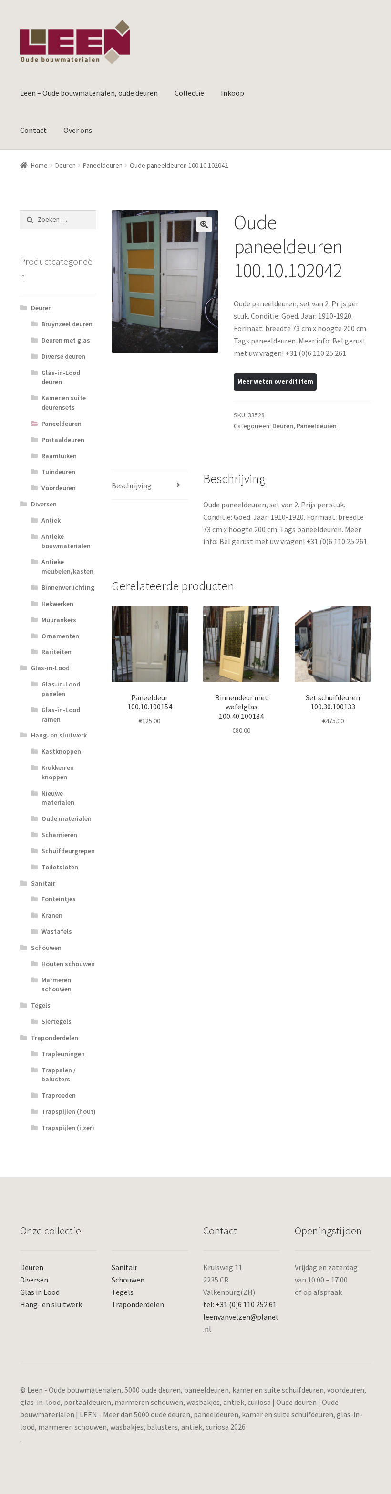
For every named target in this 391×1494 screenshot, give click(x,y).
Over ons (77, 130)
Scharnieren (59, 834)
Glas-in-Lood (50, 668)
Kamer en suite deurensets (63, 403)
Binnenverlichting (67, 587)
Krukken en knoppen (57, 772)
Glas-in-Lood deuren (60, 377)
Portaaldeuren (62, 439)
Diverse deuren (63, 356)
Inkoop (232, 93)
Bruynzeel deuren (67, 324)
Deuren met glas (65, 340)
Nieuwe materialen (57, 798)
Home (39, 165)
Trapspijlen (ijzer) (67, 1127)
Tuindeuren (58, 471)
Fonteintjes (58, 899)
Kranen (51, 915)
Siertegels (56, 1021)
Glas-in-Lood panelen (60, 689)
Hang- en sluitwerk (59, 735)
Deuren (65, 165)
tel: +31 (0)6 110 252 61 (240, 1304)
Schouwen (46, 947)
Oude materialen (66, 818)
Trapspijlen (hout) (68, 1111)
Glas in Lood (40, 1292)
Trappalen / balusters (58, 1075)
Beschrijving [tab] (132, 485)
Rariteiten (56, 651)
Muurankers (58, 620)
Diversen (44, 504)
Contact (33, 130)
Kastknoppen (61, 751)
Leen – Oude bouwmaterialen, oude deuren (89, 93)
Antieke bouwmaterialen (66, 541)
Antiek (51, 520)
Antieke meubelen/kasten (67, 566)
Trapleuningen (63, 1054)
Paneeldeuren (103, 165)
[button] (204, 224)
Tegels (41, 1005)
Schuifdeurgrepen (68, 851)
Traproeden (58, 1095)
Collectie (189, 93)
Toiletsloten (59, 867)
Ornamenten (60, 636)
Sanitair (43, 883)
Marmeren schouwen (56, 985)
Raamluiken (59, 456)
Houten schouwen (68, 963)
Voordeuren (58, 488)
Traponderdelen (54, 1037)
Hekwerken (57, 603)
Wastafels (56, 931)
